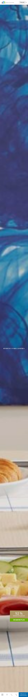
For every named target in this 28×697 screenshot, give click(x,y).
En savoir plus (19, 620)
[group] (14, 348)
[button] (2, 694)
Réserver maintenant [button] (23, 694)
